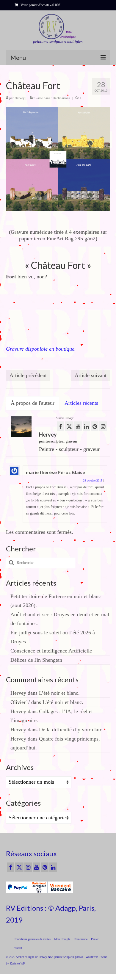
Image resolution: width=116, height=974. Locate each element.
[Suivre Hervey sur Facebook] (60, 426)
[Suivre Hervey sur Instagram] (103, 426)
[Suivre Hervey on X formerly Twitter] (69, 426)
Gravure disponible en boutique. (41, 349)
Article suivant (90, 375)
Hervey (20, 98)
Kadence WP (17, 963)
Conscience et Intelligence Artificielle (51, 651)
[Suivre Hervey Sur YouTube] (78, 426)
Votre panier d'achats (40, 5)
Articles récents (81, 403)
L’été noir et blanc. (59, 693)
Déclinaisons (61, 98)
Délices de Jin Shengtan (36, 660)
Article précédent (28, 375)
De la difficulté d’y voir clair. (71, 730)
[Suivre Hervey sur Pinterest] (94, 426)
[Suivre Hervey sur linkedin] (86, 426)
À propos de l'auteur (32, 403)
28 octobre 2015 (92, 480)
